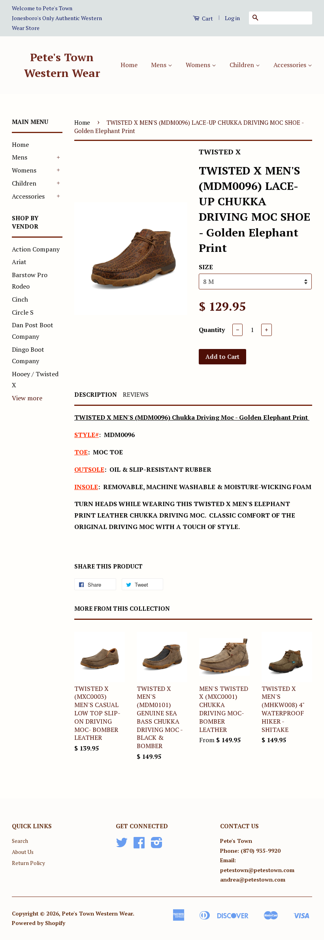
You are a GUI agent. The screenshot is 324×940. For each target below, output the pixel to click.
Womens (199, 64)
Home (129, 64)
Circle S (23, 312)
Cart (207, 18)
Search (20, 840)
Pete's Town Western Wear (62, 65)
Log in (232, 18)
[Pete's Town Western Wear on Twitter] (122, 845)
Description (95, 394)
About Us (23, 852)
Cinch (20, 299)
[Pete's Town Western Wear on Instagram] (157, 845)
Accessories (290, 64)
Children (243, 64)
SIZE (206, 267)
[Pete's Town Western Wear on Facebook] (139, 845)
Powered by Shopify (38, 923)
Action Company (36, 249)
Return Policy (28, 863)
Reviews (136, 394)
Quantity (212, 329)
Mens (159, 64)
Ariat (19, 261)
